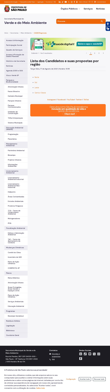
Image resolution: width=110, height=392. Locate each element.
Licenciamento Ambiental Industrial (16, 178)
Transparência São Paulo (27, 2)
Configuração (71, 379)
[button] (103, 53)
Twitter (79, 99)
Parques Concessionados (14, 106)
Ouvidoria (49, 2)
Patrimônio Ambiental (16, 150)
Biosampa (11, 155)
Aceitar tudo (85, 379)
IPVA (9, 223)
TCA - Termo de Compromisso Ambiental (14, 212)
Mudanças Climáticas (15, 247)
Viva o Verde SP (12, 75)
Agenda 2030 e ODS (14, 71)
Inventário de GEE (15, 257)
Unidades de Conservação (13, 112)
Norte (37, 77)
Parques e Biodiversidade (12, 81)
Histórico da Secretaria (15, 61)
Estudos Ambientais (15, 201)
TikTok (86, 99)
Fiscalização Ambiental (15, 228)
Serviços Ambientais (16, 302)
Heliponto (11, 192)
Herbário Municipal (15, 96)
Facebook (61, 99)
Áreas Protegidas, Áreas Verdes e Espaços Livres (15, 289)
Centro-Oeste (40, 93)
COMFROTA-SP (14, 268)
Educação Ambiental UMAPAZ (14, 129)
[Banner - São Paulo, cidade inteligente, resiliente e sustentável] (68, 110)
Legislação (40, 2)
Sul (36, 82)
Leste (37, 87)
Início (6, 33)
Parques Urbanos (14, 101)
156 (55, 2)
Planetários (12, 139)
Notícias (9, 66)
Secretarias (14, 33)
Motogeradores (14, 218)
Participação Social (14, 45)
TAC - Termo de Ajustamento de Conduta (14, 241)
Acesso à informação (11, 2)
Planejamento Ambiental (11, 145)
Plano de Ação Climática (13, 262)
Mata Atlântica (13, 278)
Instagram (51, 99)
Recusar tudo (99, 379)
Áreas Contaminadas (16, 197)
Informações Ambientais (13, 165)
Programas (10, 311)
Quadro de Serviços (14, 50)
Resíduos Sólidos (13, 321)
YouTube (70, 99)
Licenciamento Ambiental (12, 172)
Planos (8, 273)
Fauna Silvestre (14, 91)
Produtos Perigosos (15, 206)
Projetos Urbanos (14, 160)
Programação (13, 134)
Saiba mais (40, 388)
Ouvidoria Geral (12, 335)
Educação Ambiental (16, 306)
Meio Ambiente (26, 33)
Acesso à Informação (14, 40)
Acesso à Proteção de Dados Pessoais (15, 55)
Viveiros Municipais (15, 123)
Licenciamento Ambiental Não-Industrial (14, 185)
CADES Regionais (40, 33)
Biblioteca (10, 330)
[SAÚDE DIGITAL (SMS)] (68, 44)
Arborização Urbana (15, 87)
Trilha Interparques (15, 118)
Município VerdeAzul (16, 316)
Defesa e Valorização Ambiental (16, 234)
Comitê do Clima (14, 252)
